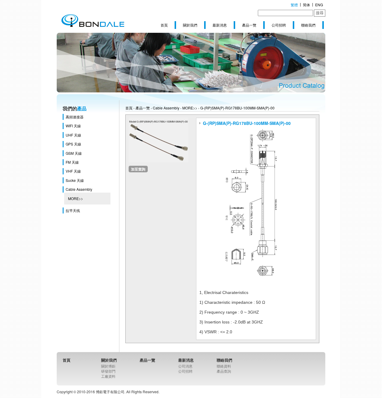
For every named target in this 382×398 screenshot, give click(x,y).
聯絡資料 (224, 365)
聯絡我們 (308, 24)
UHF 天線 (73, 134)
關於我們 (190, 24)
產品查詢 (224, 371)
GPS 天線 (73, 143)
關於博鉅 (108, 365)
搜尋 (320, 13)
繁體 (294, 4)
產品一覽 (249, 24)
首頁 (164, 24)
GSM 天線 (74, 153)
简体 (306, 4)
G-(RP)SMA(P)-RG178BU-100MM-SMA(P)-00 (237, 107)
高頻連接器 (75, 116)
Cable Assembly (79, 189)
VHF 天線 (73, 171)
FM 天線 (72, 162)
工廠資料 (108, 376)
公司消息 (185, 365)
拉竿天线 (73, 210)
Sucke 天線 (75, 180)
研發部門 (108, 371)
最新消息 (219, 24)
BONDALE (92, 21)
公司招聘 (279, 24)
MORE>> (75, 198)
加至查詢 (138, 169)
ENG (319, 4)
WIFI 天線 (73, 125)
